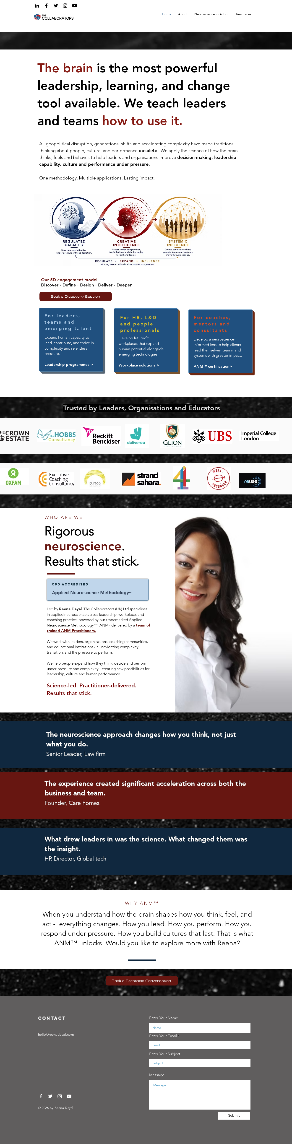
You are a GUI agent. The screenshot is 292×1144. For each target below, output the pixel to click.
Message (156, 1075)
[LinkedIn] (37, 5)
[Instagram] (65, 5)
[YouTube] (74, 5)
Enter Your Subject (164, 1054)
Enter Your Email (163, 1036)
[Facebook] (46, 5)
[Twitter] (56, 5)
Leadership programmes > (68, 364)
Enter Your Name (163, 1018)
